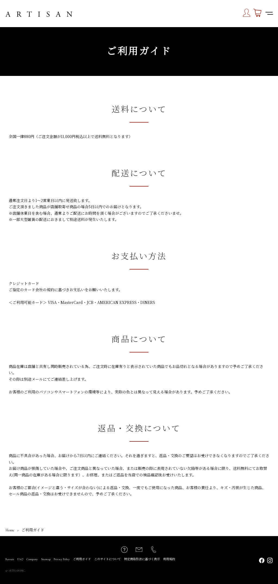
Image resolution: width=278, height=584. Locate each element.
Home (9, 530)
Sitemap (45, 559)
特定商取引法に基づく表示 (142, 559)
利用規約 (169, 559)
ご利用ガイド (82, 559)
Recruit (9, 559)
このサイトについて (107, 559)
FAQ (20, 559)
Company (32, 559)
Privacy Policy (62, 559)
